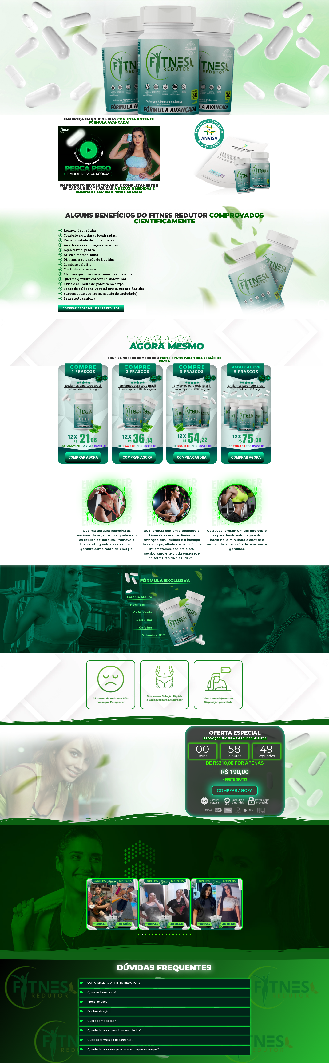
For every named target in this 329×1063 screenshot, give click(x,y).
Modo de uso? (97, 1001)
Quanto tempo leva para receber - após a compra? (123, 1049)
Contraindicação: (98, 1011)
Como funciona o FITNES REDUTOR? (113, 982)
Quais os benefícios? (102, 992)
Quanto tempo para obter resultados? (114, 1030)
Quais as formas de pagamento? (110, 1039)
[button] (138, 934)
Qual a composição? (101, 1020)
